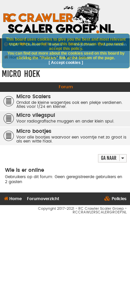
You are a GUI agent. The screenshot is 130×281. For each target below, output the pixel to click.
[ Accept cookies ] (66, 62)
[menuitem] (115, 198)
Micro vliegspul (35, 115)
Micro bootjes (33, 131)
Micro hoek (21, 74)
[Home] (59, 18)
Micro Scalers (33, 96)
